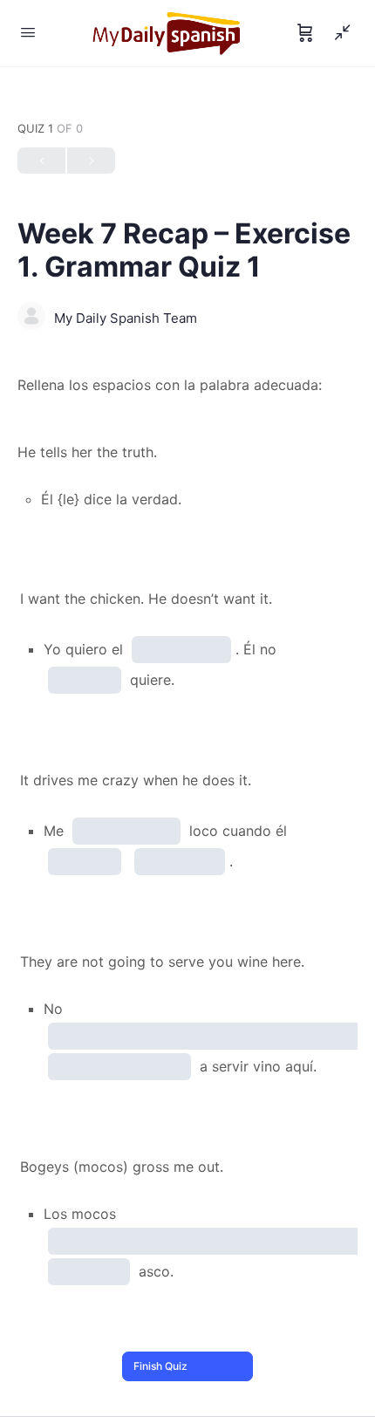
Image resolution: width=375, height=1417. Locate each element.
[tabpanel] (187, 385)
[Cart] (305, 33)
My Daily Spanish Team (125, 318)
